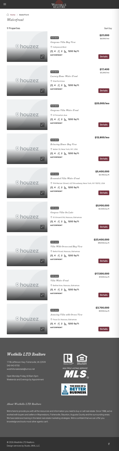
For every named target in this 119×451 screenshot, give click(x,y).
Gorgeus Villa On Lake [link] (61, 212)
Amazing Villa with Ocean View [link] (66, 315)
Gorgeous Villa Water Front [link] (64, 110)
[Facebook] (109, 444)
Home (12, 15)
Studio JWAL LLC (32, 446)
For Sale (54, 174)
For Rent (54, 38)
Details (104, 56)
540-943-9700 (13, 365)
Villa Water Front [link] (59, 281)
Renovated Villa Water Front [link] (65, 178)
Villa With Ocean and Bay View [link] (66, 247)
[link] (27, 46)
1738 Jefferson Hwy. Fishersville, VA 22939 (26, 362)
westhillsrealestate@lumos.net (21, 369)
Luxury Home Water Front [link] (64, 76)
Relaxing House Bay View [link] (63, 144)
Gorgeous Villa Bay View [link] (62, 42)
